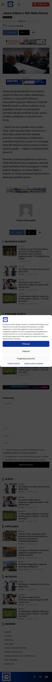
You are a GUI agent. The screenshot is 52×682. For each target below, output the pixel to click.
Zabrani (26, 351)
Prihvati (26, 344)
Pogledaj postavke (26, 358)
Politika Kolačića (14, 363)
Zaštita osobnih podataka (33, 363)
